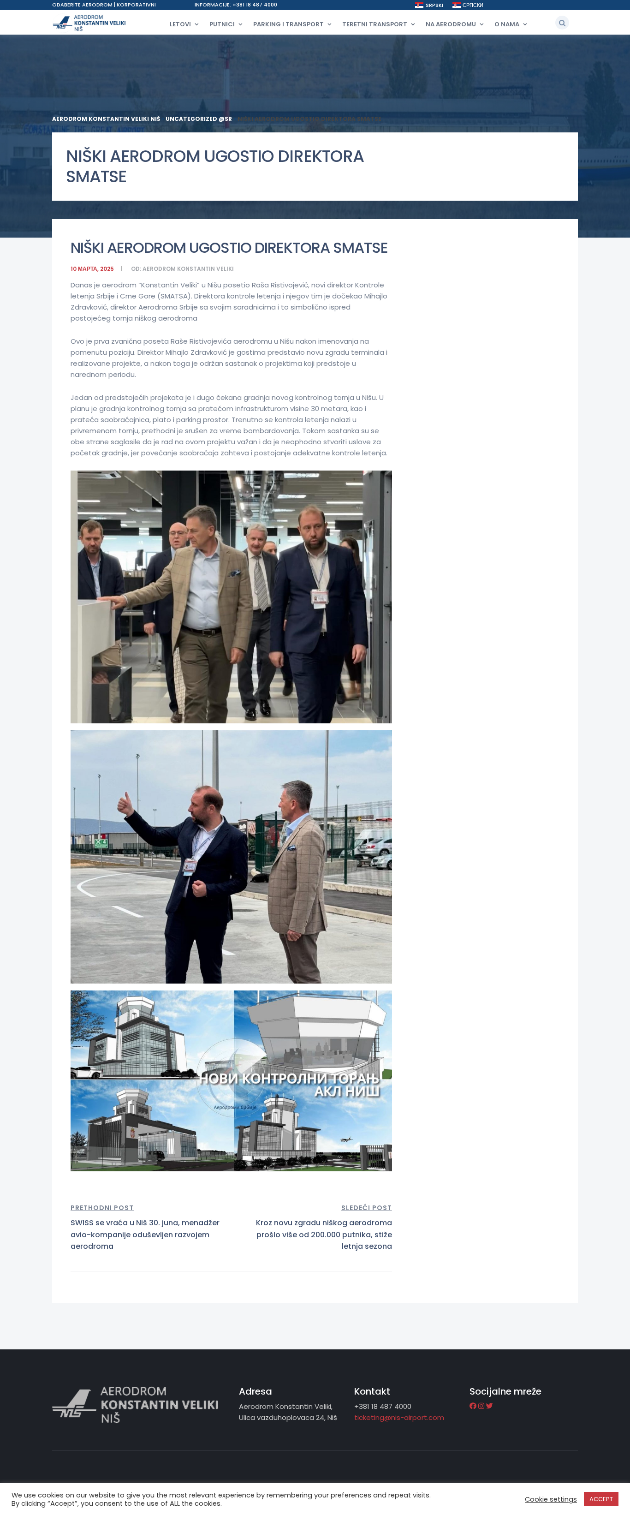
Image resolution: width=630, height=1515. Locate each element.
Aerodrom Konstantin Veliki (188, 269)
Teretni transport (374, 24)
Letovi (180, 24)
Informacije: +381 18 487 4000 (236, 4)
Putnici (222, 24)
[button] (562, 23)
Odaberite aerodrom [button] (83, 4)
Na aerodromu (451, 24)
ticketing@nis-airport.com (399, 1417)
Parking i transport (288, 24)
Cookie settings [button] (551, 1499)
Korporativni (136, 4)
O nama (506, 24)
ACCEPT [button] (601, 1499)
